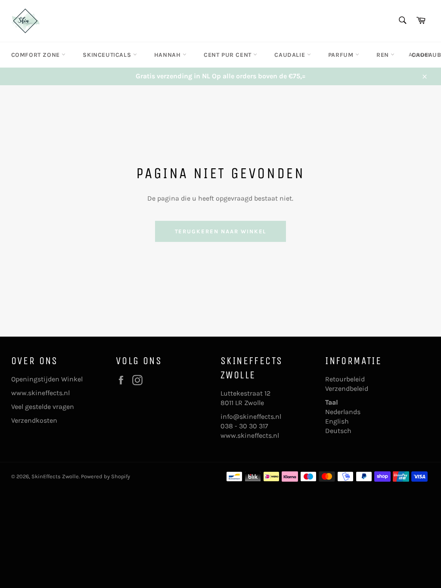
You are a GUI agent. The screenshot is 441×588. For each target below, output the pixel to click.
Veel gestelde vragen (42, 406)
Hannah (168, 55)
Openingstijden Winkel (47, 379)
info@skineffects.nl (250, 416)
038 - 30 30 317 (244, 426)
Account (419, 54)
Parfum (341, 55)
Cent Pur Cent (228, 55)
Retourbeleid (345, 379)
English (337, 421)
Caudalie (290, 55)
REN (383, 55)
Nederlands (342, 412)
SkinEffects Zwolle (55, 476)
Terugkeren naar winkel (221, 231)
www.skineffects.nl (40, 393)
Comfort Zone (36, 55)
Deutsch (338, 431)
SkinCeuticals (108, 55)
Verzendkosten (34, 420)
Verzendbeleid (346, 388)
